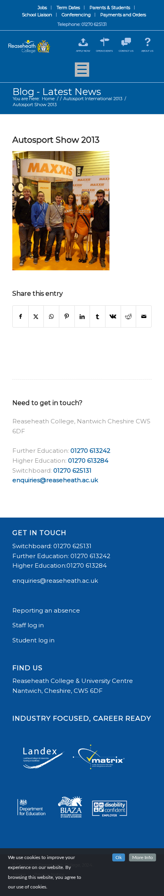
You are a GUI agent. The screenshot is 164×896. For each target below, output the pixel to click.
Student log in (34, 640)
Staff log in (28, 625)
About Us (147, 50)
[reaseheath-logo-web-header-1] (29, 46)
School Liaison (37, 14)
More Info (142, 857)
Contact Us (126, 50)
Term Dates (68, 7)
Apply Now (83, 50)
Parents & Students (110, 7)
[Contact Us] (126, 42)
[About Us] (147, 42)
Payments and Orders (123, 14)
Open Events (104, 50)
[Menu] (82, 72)
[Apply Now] (83, 42)
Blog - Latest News (56, 91)
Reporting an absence (47, 610)
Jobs (42, 7)
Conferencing (76, 14)
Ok (118, 857)
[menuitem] (42, 8)
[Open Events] (104, 42)
